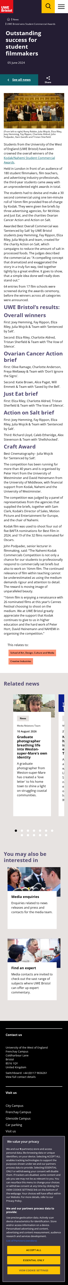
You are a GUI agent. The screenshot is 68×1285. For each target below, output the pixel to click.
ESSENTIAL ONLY (33, 1260)
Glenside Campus (18, 1118)
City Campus (14, 1106)
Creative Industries (20, 661)
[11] (40, 835)
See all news (21, 80)
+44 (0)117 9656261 (35, 1073)
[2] (22, 830)
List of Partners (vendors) (21, 1240)
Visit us (11, 1131)
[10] (34, 835)
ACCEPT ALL (33, 1250)
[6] (46, 830)
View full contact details (21, 1077)
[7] (52, 830)
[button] (48, 80)
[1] (16, 830)
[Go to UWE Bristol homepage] (8, 19)
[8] (22, 835)
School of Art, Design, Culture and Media (32, 652)
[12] (46, 835)
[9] (28, 835)
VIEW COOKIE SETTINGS (33, 1270)
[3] (28, 830)
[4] (34, 830)
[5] (40, 830)
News (16, 19)
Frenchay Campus (18, 1112)
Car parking (14, 1125)
